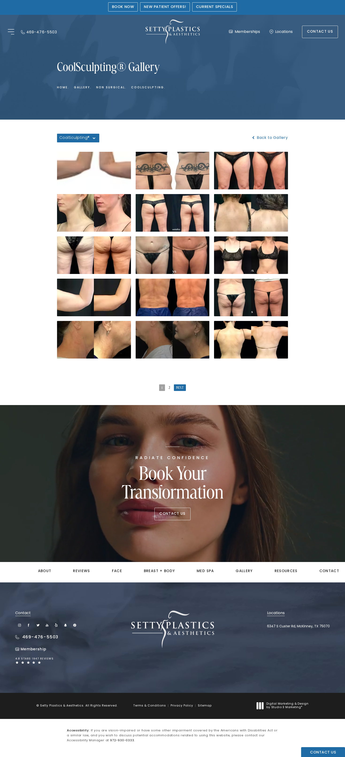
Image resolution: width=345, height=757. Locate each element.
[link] (39, 31)
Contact (329, 571)
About (44, 571)
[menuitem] (20, 625)
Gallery (244, 571)
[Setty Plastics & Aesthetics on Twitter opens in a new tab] (38, 625)
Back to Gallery (272, 138)
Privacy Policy (182, 705)
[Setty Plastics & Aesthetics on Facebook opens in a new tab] (29, 625)
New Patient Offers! (165, 7)
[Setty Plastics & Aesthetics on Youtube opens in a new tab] (47, 625)
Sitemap (205, 705)
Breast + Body (159, 571)
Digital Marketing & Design (287, 706)
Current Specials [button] (214, 7)
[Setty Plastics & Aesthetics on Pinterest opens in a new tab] (74, 625)
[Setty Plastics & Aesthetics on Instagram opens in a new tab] (20, 625)
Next (180, 388)
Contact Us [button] (323, 752)
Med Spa (205, 571)
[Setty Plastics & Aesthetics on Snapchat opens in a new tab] (65, 625)
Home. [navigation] (63, 87)
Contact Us (320, 32)
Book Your (173, 479)
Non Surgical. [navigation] (111, 87)
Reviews (81, 571)
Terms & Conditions (149, 705)
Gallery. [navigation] (83, 87)
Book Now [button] (123, 7)
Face (117, 571)
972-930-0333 (122, 740)
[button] (11, 32)
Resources (286, 571)
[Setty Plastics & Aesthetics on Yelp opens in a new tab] (56, 625)
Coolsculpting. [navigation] (148, 87)
